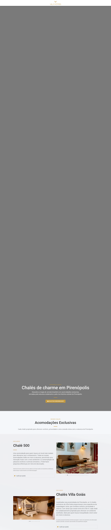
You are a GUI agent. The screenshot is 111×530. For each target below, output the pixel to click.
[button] (58, 458)
